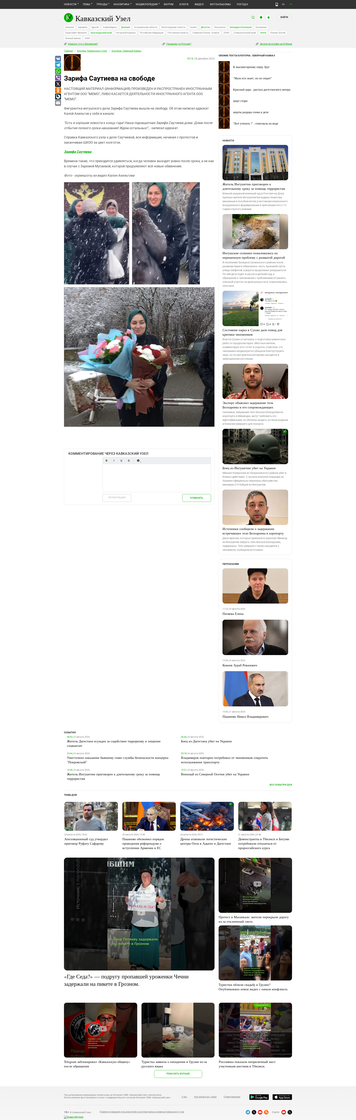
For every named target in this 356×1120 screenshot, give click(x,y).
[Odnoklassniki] (58, 90)
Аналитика (121, 4)
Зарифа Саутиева (77, 152)
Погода (242, 4)
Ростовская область (178, 33)
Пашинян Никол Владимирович (245, 716)
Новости (70, 4)
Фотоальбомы (220, 4)
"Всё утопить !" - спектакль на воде (255, 123)
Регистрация (117, 497)
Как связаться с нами (205, 1097)
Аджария (82, 27)
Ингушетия (220, 27)
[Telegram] (58, 65)
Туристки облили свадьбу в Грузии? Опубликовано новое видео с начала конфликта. (253, 986)
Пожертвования (232, 1097)
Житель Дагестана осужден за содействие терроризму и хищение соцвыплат (114, 743)
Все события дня (281, 784)
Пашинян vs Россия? (178, 43)
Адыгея (95, 27)
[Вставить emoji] (138, 460)
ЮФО (87, 38)
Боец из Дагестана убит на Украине (206, 741)
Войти (284, 17)
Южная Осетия (277, 33)
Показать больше (178, 1073)
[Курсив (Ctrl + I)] (114, 460)
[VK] (58, 59)
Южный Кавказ (73, 38)
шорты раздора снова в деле (250, 112)
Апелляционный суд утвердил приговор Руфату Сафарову (86, 841)
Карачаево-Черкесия (76, 33)
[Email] (58, 103)
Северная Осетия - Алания (205, 33)
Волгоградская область (173, 27)
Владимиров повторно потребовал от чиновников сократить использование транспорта (224, 759)
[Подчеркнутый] (121, 460)
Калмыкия (261, 27)
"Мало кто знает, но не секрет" (252, 78)
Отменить (196, 497)
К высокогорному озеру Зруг (251, 67)
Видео (199, 4)
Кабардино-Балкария (241, 27)
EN (290, 4)
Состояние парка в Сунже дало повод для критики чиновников (252, 332)
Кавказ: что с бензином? (82, 43)
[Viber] (58, 78)
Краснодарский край (101, 33)
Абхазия (69, 27)
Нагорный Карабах (126, 33)
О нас (184, 1097)
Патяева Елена (232, 613)
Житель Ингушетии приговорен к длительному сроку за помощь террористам (253, 186)
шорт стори (240, 101)
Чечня (263, 33)
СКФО (226, 33)
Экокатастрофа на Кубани (275, 43)
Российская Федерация (152, 33)
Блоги (183, 4)
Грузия (193, 27)
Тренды (101, 4)
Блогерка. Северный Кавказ (126, 51)
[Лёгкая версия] (276, 4)
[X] (58, 84)
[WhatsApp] (58, 71)
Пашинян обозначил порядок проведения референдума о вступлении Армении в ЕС (143, 843)
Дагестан (205, 27)
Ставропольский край (244, 33)
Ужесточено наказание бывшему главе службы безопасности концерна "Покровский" (117, 759)
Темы (86, 4)
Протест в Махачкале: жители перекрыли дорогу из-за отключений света (254, 919)
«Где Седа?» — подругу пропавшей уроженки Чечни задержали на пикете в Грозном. (126, 979)
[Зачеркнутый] (128, 460)
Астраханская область (145, 27)
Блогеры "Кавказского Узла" (92, 51)
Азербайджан (110, 27)
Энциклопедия (147, 4)
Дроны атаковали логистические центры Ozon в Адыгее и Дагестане (205, 841)
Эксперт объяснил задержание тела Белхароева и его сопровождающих (247, 404)
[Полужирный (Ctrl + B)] (106, 460)
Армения (125, 27)
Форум (168, 4)
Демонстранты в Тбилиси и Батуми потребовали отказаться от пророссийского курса (263, 843)
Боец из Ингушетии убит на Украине (249, 468)
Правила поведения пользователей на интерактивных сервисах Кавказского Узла (142, 1112)
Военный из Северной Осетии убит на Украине (215, 774)
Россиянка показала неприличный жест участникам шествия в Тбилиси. (247, 1063)
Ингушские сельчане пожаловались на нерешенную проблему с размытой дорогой (253, 255)
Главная (68, 51)
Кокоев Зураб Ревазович (239, 665)
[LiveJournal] (58, 97)
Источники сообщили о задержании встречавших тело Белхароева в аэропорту (253, 530)
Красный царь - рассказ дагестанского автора (261, 89)
